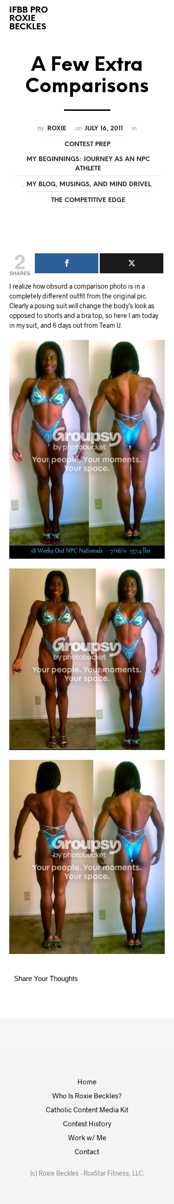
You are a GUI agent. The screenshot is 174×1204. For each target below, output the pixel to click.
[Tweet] (131, 263)
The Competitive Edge (88, 200)
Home (87, 1081)
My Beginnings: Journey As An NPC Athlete (88, 164)
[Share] (66, 263)
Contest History (87, 1123)
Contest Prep (87, 144)
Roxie (56, 128)
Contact (87, 1151)
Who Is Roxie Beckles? (87, 1095)
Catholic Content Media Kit (87, 1109)
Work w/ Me (87, 1137)
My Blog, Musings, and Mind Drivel (88, 184)
